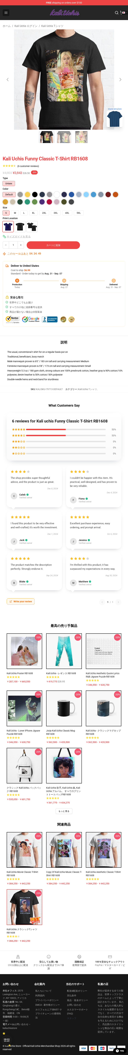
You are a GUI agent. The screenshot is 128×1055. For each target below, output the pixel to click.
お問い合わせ (74, 1005)
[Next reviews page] (118, 602)
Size (5, 207)
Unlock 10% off (7, 1040)
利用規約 (40, 995)
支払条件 (71, 995)
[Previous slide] (7, 79)
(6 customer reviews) (28, 166)
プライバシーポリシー (47, 1000)
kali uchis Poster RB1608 (20, 673)
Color (5, 189)
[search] (117, 13)
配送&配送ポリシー (77, 990)
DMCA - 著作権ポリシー (47, 1005)
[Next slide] (120, 79)
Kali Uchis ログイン (26, 26)
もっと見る (64, 811)
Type (5, 178)
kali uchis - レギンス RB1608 (61, 673)
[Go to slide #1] (47, 137)
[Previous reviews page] (102, 602)
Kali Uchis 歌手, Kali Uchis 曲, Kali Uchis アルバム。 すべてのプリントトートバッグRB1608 (63, 791)
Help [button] (122, 1051)
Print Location (10, 218)
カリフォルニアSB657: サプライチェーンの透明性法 (48, 1013)
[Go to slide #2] (64, 137)
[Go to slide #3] (81, 137)
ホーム (7, 26)
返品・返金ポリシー (77, 1000)
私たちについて (43, 990)
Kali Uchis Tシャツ (52, 26)
